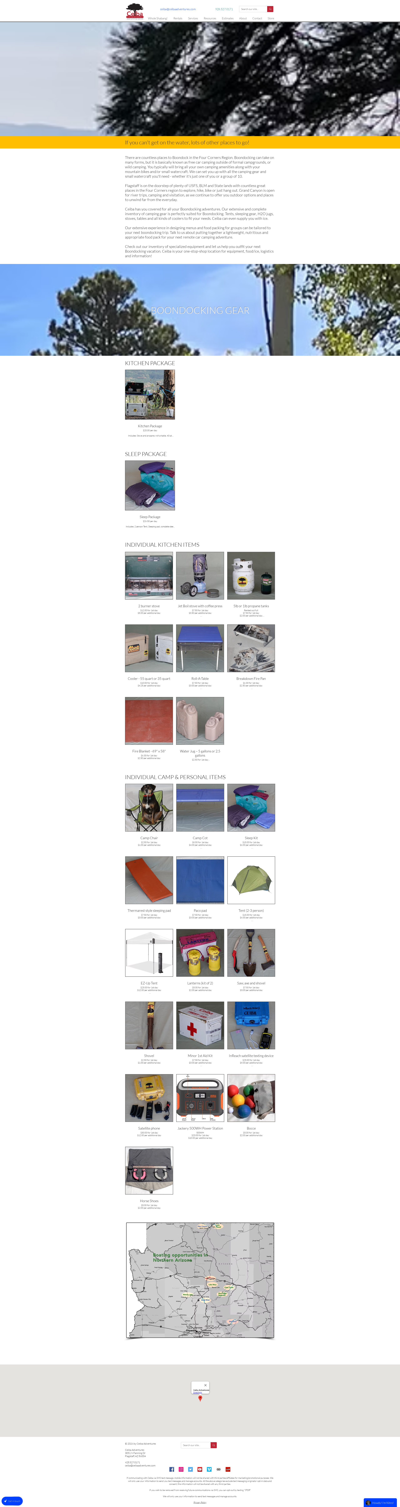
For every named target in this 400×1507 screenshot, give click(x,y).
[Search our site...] (270, 9)
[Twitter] (190, 1469)
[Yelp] (228, 1469)
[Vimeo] (209, 1469)
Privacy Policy (200, 1502)
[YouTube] (200, 1469)
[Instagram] (181, 1469)
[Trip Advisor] (218, 1469)
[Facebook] (171, 1469)
